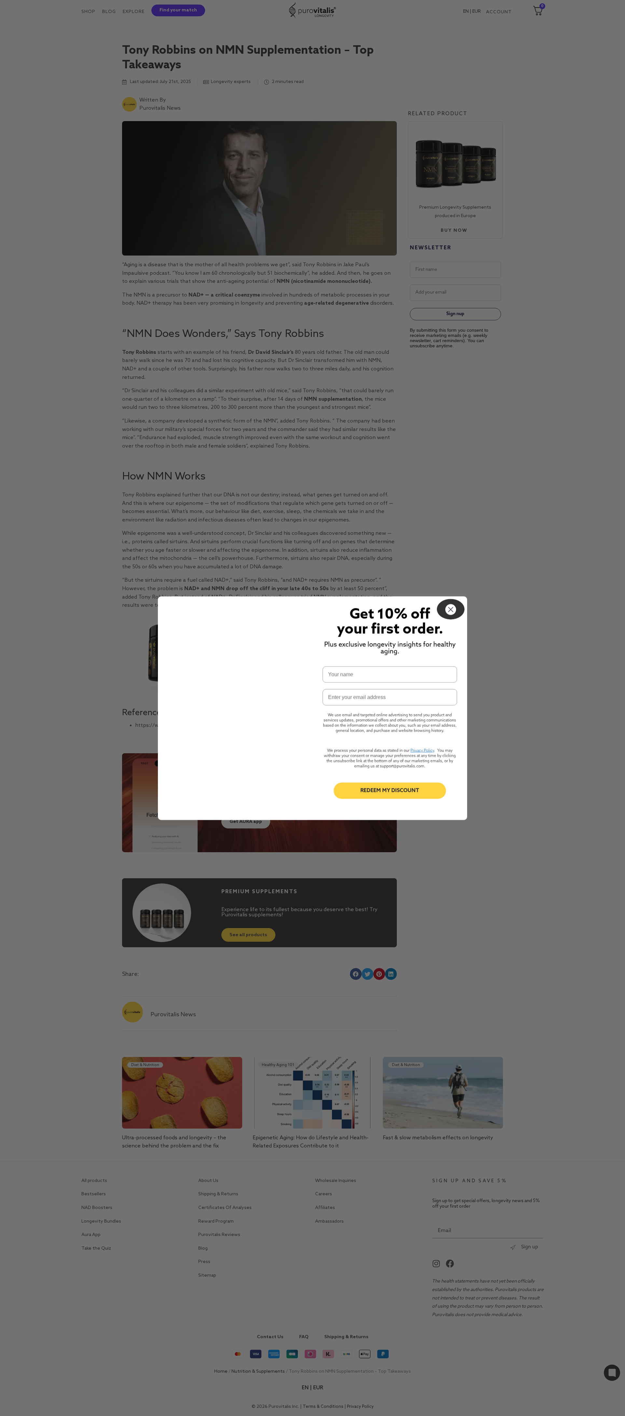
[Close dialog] (451, 609)
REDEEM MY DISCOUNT (389, 790)
